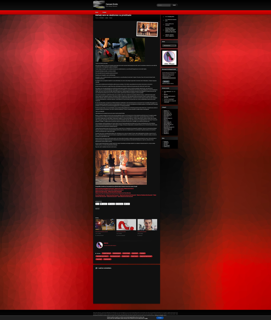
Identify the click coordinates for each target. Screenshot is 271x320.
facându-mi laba (125, 256)
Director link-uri (167, 115)
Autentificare (166, 142)
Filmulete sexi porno (168, 124)
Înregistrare (166, 141)
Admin (107, 17)
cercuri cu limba (126, 253)
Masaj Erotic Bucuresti (168, 127)
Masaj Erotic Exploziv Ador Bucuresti (128, 195)
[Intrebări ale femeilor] (126, 224)
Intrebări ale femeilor (121, 231)
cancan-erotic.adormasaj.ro (110, 245)
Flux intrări (166, 144)
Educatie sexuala (167, 118)
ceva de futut (134, 253)
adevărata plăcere (116, 253)
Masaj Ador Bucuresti (112, 196)
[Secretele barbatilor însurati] (105, 224)
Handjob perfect (171, 16)
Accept (159, 317)
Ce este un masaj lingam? (169, 99)
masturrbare (99, 259)
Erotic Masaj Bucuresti (100, 195)
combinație (142, 253)
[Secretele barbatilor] (147, 224)
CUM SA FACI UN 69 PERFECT (102, 256)
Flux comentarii (167, 145)
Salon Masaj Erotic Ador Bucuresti (125, 196)
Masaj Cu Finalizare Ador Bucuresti (144, 195)
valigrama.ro (171, 36)
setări (146, 318)
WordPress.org (166, 146)
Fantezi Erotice (167, 122)
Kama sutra (166, 125)
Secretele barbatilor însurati (101, 231)
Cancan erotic (166, 113)
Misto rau (166, 94)
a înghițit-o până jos (106, 253)
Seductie (165, 130)
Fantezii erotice (134, 256)
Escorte (165, 120)
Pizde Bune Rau (107, 259)
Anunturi (165, 110)
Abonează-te (166, 81)
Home (96, 12)
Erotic (165, 119)
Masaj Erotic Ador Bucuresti (112, 195)
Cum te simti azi (167, 114)
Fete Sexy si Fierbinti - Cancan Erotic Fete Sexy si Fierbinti (170, 29)
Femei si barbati (167, 123)
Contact (104, 12)
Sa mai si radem (167, 129)
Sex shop (165, 132)
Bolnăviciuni (166, 111)
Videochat (166, 133)
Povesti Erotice (167, 128)
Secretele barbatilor (142, 231)
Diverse (110, 17)
